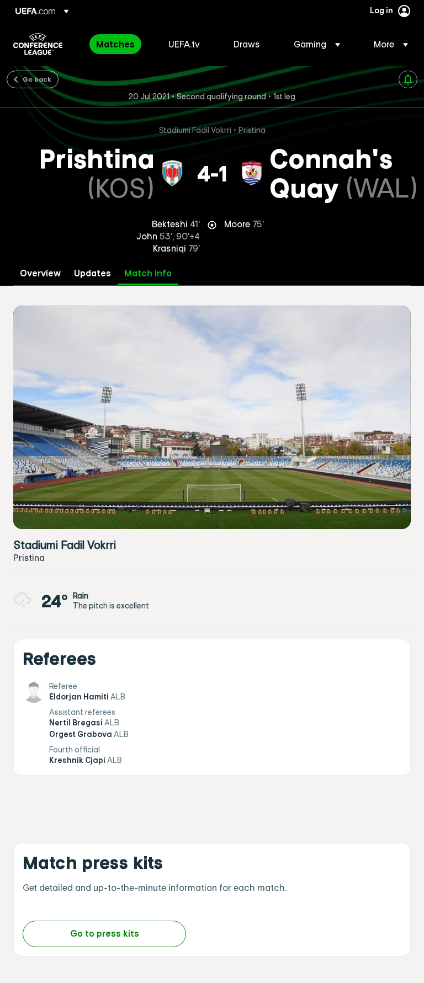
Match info (148, 273)
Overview (40, 273)
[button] (317, 44)
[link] (115, 44)
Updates (92, 273)
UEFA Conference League (37, 44)
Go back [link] (37, 79)
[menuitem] (118, 44)
